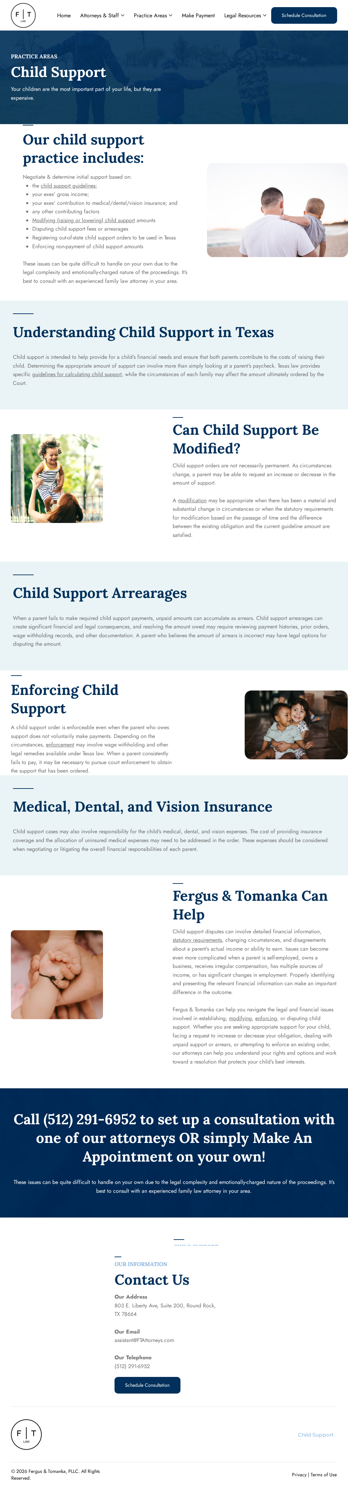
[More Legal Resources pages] (264, 15)
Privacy (299, 1474)
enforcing (266, 1018)
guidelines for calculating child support (77, 374)
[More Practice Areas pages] (170, 15)
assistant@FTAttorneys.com (144, 1340)
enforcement (60, 744)
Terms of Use (324, 1474)
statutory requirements (197, 940)
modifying (240, 1018)
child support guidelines (68, 186)
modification (192, 500)
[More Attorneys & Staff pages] (122, 15)
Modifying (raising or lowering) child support (83, 220)
